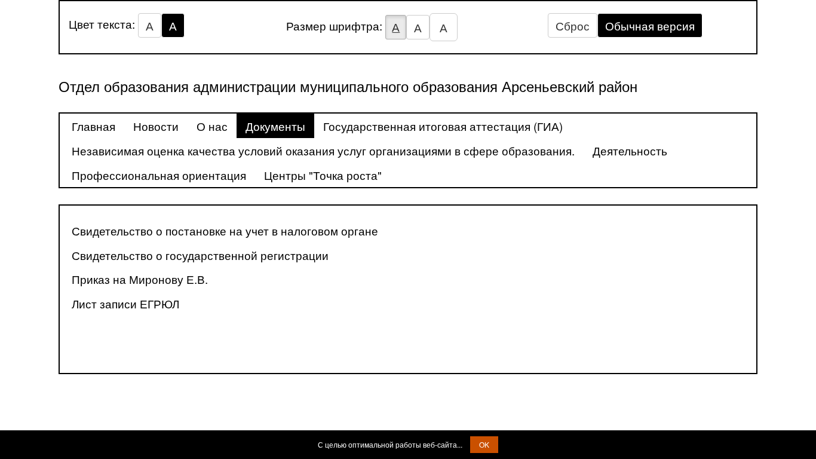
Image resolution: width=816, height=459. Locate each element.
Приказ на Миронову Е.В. (140, 279)
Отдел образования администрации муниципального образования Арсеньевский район (348, 85)
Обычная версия (650, 25)
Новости (156, 126)
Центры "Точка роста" (323, 175)
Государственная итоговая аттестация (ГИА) (443, 126)
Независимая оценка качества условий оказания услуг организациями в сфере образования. (323, 150)
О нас (212, 126)
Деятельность (630, 150)
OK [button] (484, 444)
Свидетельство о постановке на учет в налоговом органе (225, 230)
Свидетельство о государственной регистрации (200, 255)
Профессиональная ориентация (159, 175)
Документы (275, 126)
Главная (93, 126)
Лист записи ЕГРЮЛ (125, 303)
